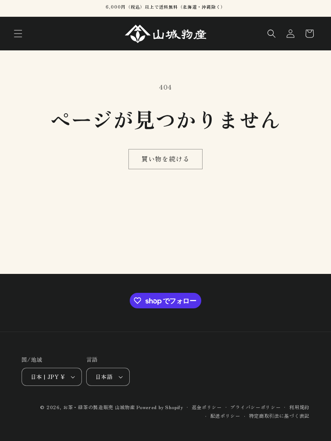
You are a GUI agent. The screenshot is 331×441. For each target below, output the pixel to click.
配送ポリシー (225, 415)
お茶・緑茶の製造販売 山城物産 (99, 407)
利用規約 (299, 407)
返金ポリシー (207, 407)
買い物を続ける (165, 158)
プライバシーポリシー (255, 407)
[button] (18, 33)
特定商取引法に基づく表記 (279, 415)
